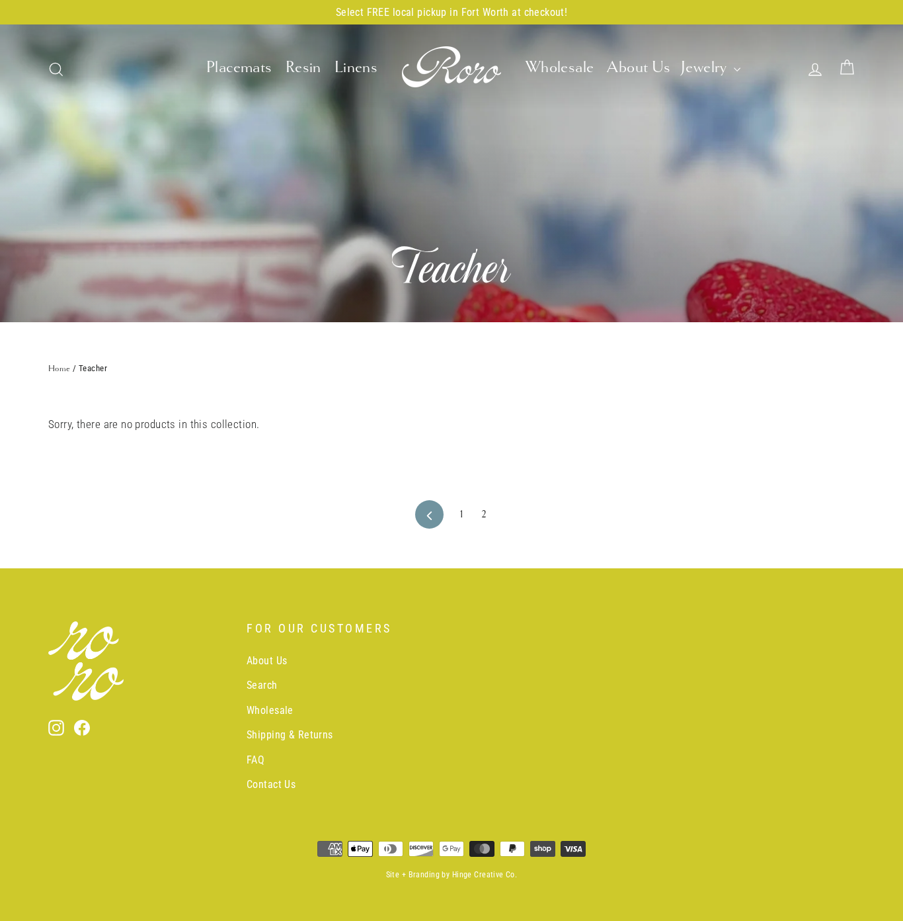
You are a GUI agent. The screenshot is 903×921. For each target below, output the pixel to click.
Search (262, 685)
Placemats (239, 66)
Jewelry (705, 66)
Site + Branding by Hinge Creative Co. (452, 874)
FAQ (255, 760)
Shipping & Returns (290, 734)
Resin (303, 66)
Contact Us (271, 784)
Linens (356, 66)
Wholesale (560, 66)
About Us (638, 66)
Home (59, 368)
